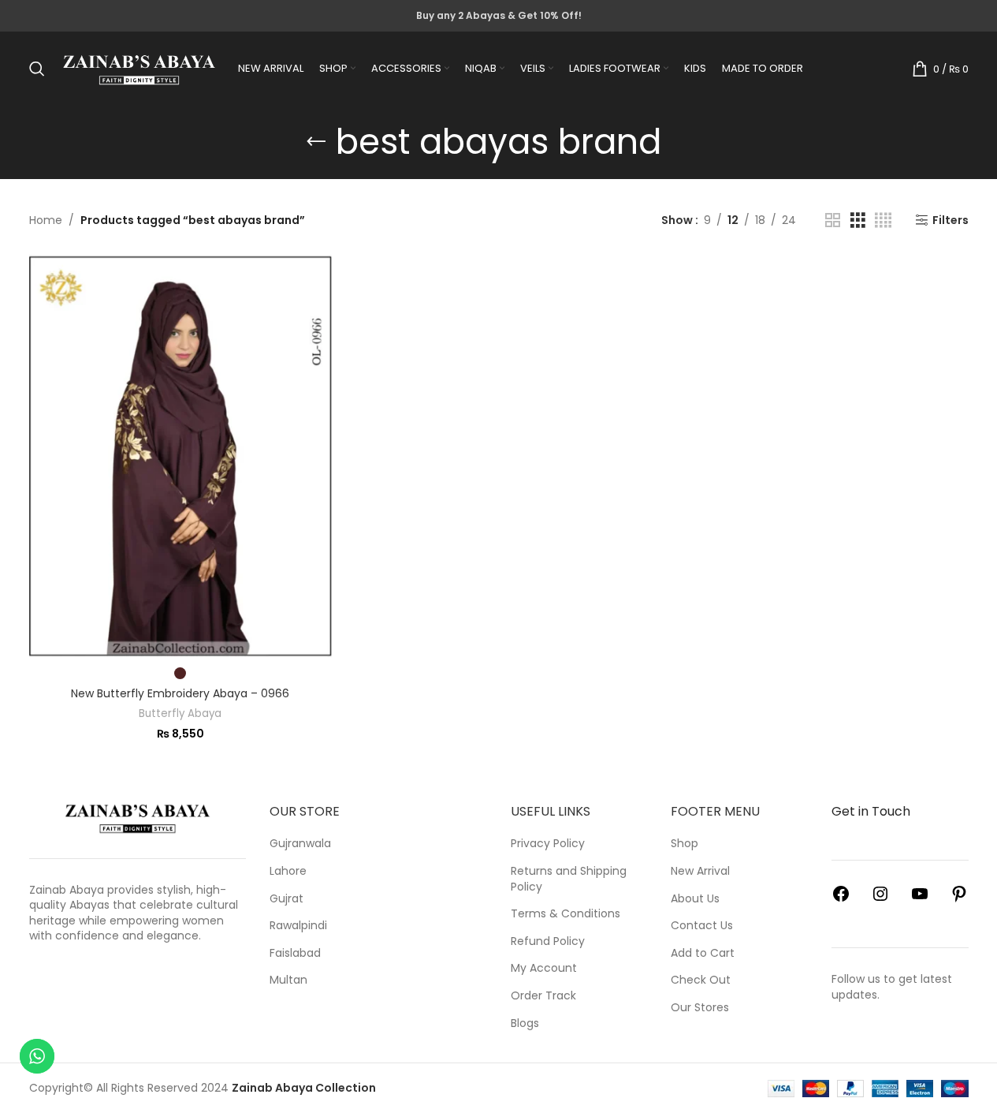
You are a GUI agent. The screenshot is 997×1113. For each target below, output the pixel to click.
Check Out (701, 980)
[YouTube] (919, 899)
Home (45, 220)
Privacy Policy (548, 843)
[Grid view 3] (857, 220)
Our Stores (700, 1007)
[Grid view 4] (883, 220)
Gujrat (286, 898)
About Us (695, 898)
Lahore (288, 871)
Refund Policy (548, 941)
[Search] (37, 68)
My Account (544, 968)
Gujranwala (300, 843)
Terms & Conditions (565, 913)
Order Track (543, 995)
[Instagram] (880, 899)
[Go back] (316, 142)
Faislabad (295, 953)
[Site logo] (139, 68)
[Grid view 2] (832, 220)
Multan (288, 980)
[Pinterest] (959, 899)
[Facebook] (840, 899)
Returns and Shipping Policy (569, 879)
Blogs (525, 1023)
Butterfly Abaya (180, 713)
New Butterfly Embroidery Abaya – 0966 (180, 693)
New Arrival (700, 871)
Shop (684, 843)
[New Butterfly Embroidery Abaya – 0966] (180, 456)
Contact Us (702, 925)
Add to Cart (703, 953)
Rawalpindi (298, 925)
